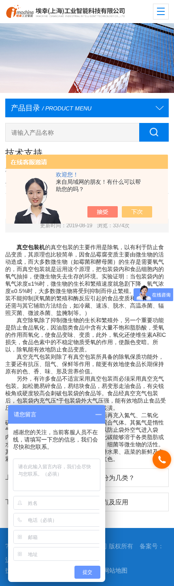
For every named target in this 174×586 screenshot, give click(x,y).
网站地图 (115, 570)
